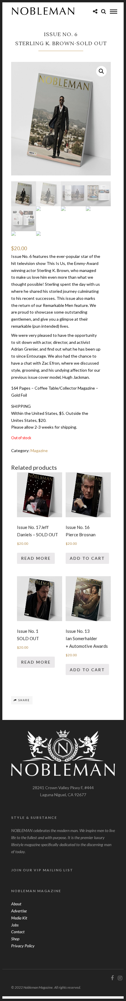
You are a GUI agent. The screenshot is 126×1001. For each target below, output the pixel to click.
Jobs (14, 924)
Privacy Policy (23, 945)
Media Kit (19, 917)
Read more (36, 558)
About (16, 903)
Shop (15, 938)
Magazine (39, 450)
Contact (18, 931)
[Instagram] (120, 978)
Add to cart (87, 558)
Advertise (19, 910)
